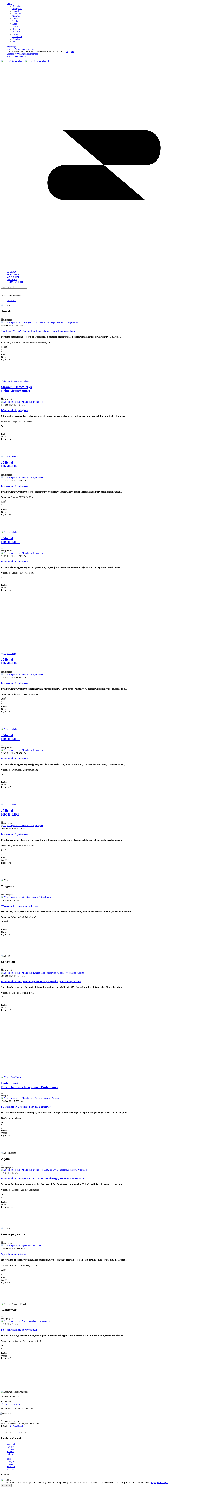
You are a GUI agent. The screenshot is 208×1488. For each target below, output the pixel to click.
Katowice (16, 13)
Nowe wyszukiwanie (11, 1404)
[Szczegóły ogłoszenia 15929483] (22, 825)
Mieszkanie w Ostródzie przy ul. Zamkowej (26, 1106)
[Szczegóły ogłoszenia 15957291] (40, 322)
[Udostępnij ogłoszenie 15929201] (2, 745)
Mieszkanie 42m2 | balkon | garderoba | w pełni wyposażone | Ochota (41, 981)
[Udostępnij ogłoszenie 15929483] (2, 821)
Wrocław (16, 39)
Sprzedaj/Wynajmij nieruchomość (22, 49)
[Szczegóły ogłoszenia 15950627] (25, 1321)
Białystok (16, 6)
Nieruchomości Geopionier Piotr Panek (29, 1087)
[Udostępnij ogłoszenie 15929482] (2, 548)
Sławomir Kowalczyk (16, 387)
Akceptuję (6, 1485)
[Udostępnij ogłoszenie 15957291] (2, 318)
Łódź (14, 24)
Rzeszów (16, 29)
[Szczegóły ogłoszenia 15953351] (21, 1245)
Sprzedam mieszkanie (13, 1254)
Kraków (16, 16)
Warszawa (17, 36)
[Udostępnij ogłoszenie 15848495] (2, 397)
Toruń (15, 34)
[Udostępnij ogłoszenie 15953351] (2, 1241)
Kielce (15, 19)
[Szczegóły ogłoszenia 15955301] (42, 973)
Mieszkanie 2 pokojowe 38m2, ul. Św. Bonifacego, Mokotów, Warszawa (42, 1178)
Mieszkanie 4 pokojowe (14, 410)
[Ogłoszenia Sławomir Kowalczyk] (15, 381)
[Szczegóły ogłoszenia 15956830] (26, 897)
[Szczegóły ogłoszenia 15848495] (22, 402)
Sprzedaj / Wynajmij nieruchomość (22, 54)
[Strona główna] (13, 61)
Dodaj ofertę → (70, 51)
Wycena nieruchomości (17, 56)
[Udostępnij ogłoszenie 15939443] (2, 1093)
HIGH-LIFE (10, 466)
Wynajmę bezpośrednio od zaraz (20, 905)
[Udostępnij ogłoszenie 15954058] (2, 1165)
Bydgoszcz (17, 8)
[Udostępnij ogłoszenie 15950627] (2, 1316)
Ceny (9, 3)
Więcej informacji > (159, 1482)
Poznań (15, 26)
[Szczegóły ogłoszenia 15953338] (22, 477)
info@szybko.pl (15, 1426)
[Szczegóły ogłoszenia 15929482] (22, 553)
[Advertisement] (86, 632)
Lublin (15, 21)
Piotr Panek (10, 1083)
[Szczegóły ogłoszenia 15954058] (44, 1170)
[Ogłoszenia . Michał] (9, 456)
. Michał (7, 462)
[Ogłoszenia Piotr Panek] (11, 1077)
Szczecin (16, 31)
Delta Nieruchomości (16, 391)
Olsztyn (10, 1461)
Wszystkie (11, 300)
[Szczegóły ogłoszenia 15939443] (31, 1098)
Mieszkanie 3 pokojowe (14, 485)
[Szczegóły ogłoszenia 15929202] (22, 674)
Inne (14, 41)
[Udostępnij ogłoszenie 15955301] (2, 968)
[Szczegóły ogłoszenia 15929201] (22, 750)
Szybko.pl (11, 46)
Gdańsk (15, 11)
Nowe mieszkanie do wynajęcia (19, 1329)
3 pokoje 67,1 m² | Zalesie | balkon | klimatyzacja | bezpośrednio (38, 331)
